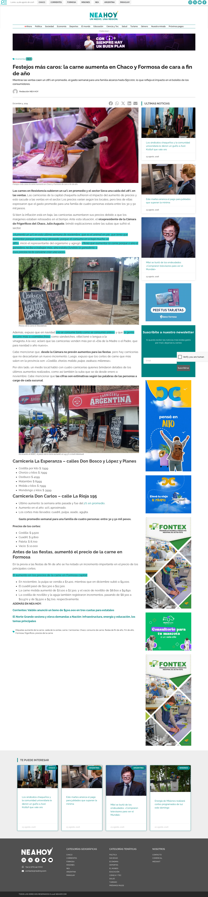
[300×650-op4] (168, 607)
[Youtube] (200, 2)
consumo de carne (95, 630)
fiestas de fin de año (114, 630)
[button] (111, 103)
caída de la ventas (53, 630)
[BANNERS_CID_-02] (104, 49)
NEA (29, 59)
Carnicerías (74, 630)
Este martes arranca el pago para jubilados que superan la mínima (81, 800)
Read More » (28, 811)
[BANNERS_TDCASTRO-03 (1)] (168, 512)
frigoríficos (29, 633)
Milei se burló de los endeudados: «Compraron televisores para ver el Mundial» (164, 266)
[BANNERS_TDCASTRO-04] (168, 470)
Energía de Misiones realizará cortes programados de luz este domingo (170, 804)
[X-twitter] (195, 2)
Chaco (83, 630)
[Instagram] (190, 2)
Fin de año (129, 630)
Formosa (20, 633)
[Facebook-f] (204, 2)
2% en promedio (94, 503)
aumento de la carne (34, 630)
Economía (20, 59)
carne (65, 630)
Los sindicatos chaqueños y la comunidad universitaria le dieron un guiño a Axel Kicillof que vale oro (168, 146)
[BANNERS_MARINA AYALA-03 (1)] (168, 649)
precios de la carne (44, 633)
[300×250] (168, 320)
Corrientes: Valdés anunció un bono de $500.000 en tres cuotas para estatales (63, 610)
